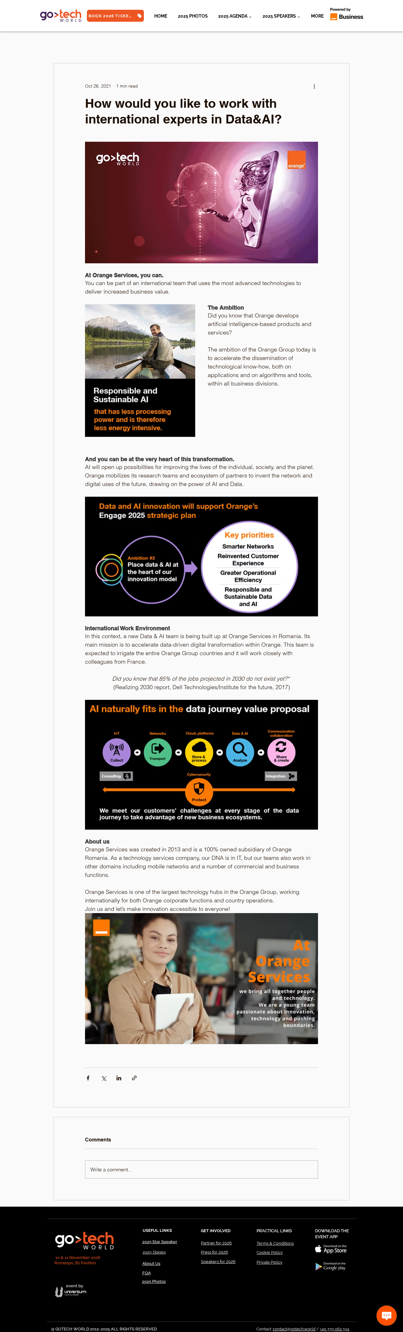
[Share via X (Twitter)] (103, 1078)
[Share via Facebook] (88, 1078)
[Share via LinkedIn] (119, 1078)
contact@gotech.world (294, 1329)
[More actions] (314, 86)
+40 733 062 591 (334, 1329)
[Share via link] (134, 1078)
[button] (281, 16)
